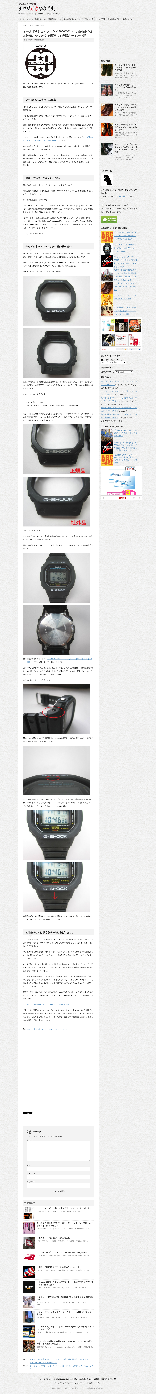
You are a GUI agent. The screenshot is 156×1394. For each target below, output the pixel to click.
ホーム (22, 19)
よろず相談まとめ (70, 19)
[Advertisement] (43, 1053)
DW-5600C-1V (46, 1029)
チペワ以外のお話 (33, 1029)
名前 (28, 1165)
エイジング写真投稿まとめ (36, 19)
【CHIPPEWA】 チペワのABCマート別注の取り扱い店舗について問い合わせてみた (125, 235)
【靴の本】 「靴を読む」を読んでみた (53, 1238)
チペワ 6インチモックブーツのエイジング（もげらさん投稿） (126, 67)
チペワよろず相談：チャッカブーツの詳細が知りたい (125, 87)
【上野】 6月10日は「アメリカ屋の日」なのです (58, 1267)
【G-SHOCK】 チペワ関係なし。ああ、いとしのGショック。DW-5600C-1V (125, 248)
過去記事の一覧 (113, 19)
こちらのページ (122, 196)
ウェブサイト (32, 1182)
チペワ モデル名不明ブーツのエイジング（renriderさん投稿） (126, 127)
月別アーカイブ (108, 372)
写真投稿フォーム (55, 19)
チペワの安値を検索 (86, 19)
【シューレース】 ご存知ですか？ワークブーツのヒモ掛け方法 (64, 1208)
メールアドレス (33, 1174)
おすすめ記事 (100, 19)
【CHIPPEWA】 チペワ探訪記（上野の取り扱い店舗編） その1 (125, 433)
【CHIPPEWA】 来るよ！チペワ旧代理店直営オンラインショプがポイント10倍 (125, 311)
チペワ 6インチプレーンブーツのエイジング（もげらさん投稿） (126, 107)
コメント (30, 1140)
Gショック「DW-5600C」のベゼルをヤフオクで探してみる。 (47, 1004)
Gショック (57, 1029)
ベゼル (64, 1029)
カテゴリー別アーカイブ (112, 360)
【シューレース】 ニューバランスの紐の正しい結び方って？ (63, 1252)
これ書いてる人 (127, 19)
